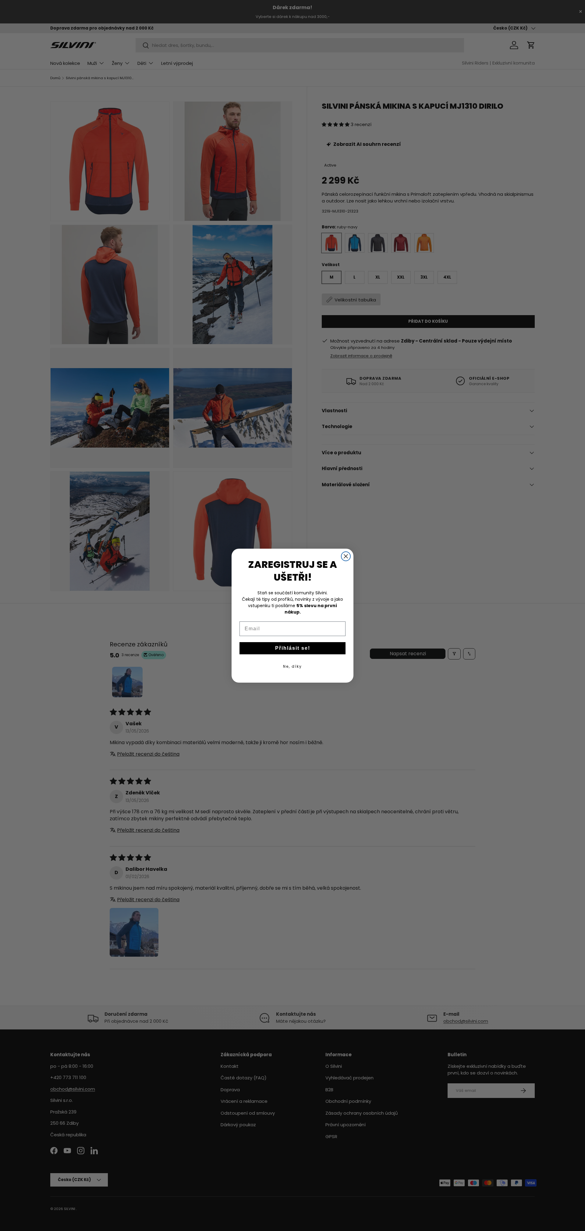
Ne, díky (292, 666)
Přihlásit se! (292, 648)
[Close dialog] (345, 556)
